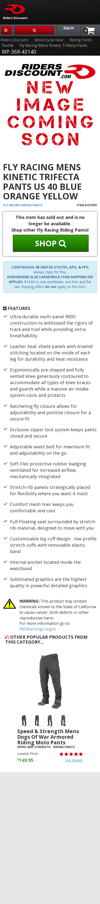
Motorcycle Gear (49, 39)
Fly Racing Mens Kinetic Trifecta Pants (53, 45)
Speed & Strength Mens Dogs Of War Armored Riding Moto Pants (48, 737)
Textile (7, 45)
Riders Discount (14, 39)
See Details (74, 760)
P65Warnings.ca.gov (37, 629)
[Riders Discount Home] (13, 9)
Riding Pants (81, 39)
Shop (47, 243)
